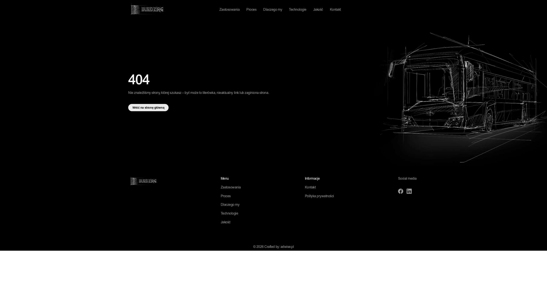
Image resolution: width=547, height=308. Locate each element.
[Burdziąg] (147, 9)
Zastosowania (229, 10)
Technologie (297, 10)
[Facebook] (400, 191)
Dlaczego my (272, 10)
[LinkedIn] (409, 191)
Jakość (318, 10)
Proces (251, 10)
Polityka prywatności (319, 196)
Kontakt (335, 10)
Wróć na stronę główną (148, 108)
